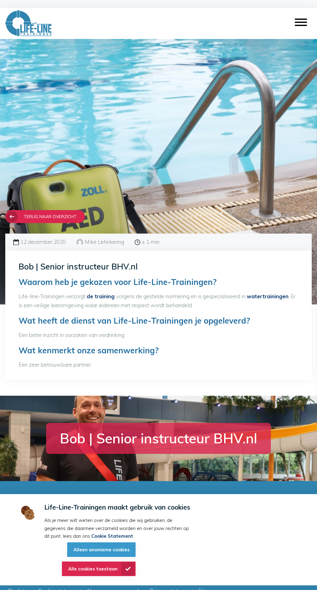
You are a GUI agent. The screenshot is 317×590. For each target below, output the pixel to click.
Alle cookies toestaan (93, 569)
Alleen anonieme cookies (101, 550)
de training (101, 296)
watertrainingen (268, 296)
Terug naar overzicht (50, 216)
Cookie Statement (112, 536)
